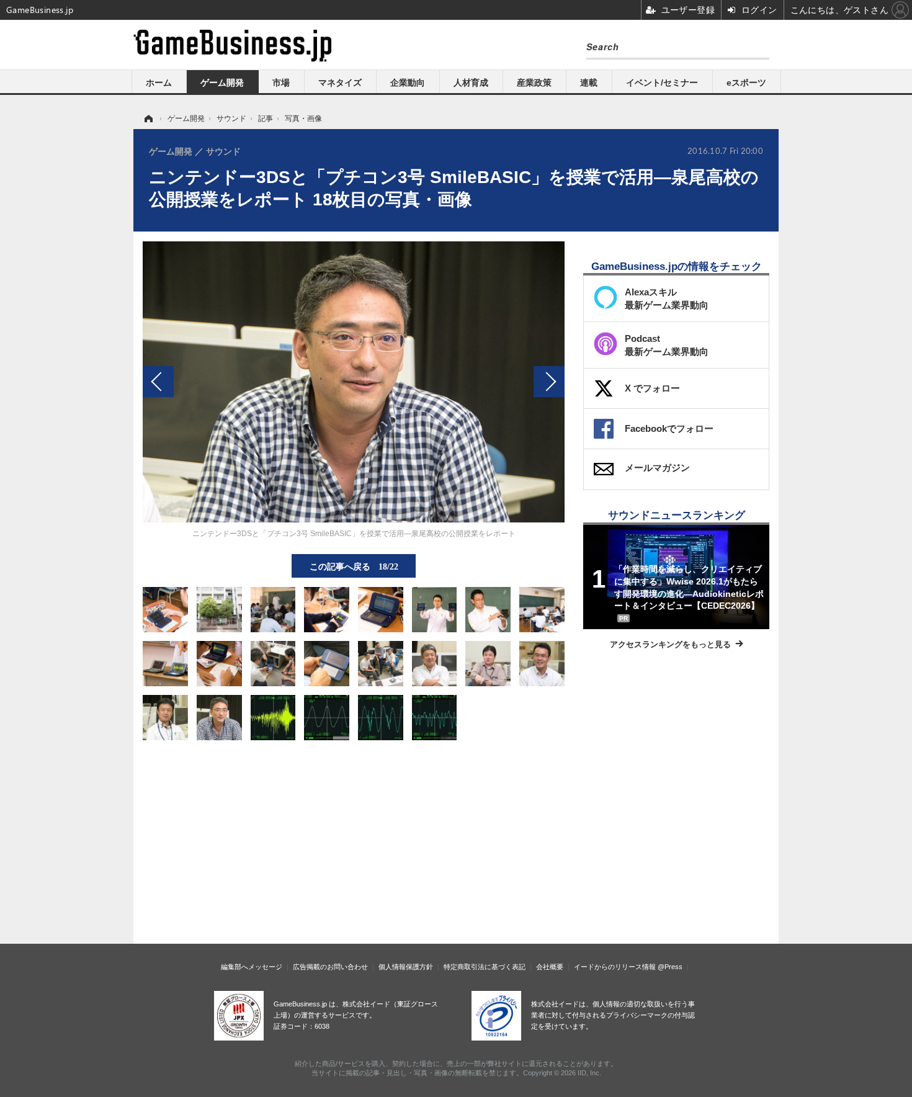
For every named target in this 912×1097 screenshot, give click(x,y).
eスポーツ (746, 82)
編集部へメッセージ (251, 966)
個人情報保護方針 (405, 966)
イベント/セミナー (662, 82)
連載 (588, 82)
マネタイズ (340, 82)
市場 (281, 82)
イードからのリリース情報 (615, 966)
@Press (670, 966)
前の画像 (158, 381)
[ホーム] (148, 118)
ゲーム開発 (222, 82)
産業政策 (534, 82)
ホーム (159, 82)
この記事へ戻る (354, 566)
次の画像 (549, 381)
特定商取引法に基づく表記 (484, 966)
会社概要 (549, 966)
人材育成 (471, 82)
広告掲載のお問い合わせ (330, 966)
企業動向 (407, 82)
